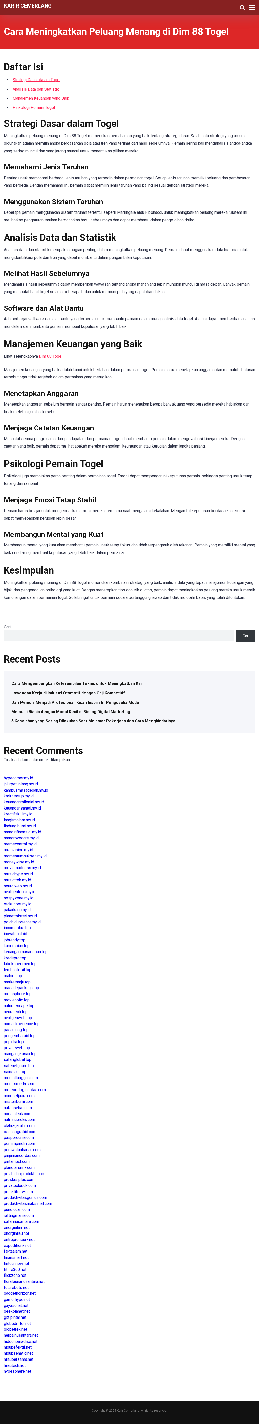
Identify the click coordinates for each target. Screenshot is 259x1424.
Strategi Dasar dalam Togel (36, 79)
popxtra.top (14, 1041)
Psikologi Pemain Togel (34, 107)
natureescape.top (19, 1005)
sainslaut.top (15, 1071)
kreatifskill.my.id (18, 814)
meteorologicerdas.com (25, 1089)
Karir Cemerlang (28, 5)
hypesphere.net (17, 1371)
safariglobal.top (17, 1059)
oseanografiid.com (20, 1131)
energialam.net (17, 1227)
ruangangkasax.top (20, 1053)
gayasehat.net (16, 1305)
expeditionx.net (17, 1245)
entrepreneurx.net (19, 1239)
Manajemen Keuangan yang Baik (41, 98)
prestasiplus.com (19, 1179)
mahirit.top (13, 975)
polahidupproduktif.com (24, 1173)
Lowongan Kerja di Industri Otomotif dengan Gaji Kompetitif (68, 693)
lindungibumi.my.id (20, 826)
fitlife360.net (15, 1269)
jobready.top (14, 940)
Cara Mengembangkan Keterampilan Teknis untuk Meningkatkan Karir (78, 683)
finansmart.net (16, 1257)
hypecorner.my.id (18, 778)
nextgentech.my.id (19, 891)
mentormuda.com (19, 1083)
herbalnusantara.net (21, 1335)
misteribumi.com (18, 1101)
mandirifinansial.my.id (22, 832)
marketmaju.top (17, 982)
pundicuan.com (17, 1209)
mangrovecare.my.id (21, 838)
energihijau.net (16, 1233)
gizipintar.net (15, 1317)
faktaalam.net (15, 1251)
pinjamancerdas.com (22, 1155)
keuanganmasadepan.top (26, 951)
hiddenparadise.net (20, 1341)
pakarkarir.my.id (17, 909)
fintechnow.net (16, 1263)
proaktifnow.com (18, 1191)
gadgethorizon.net (20, 1293)
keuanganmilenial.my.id (24, 802)
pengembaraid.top (20, 1035)
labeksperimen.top (20, 963)
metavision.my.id (18, 849)
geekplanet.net (17, 1311)
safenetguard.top (19, 1065)
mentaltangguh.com (21, 1077)
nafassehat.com (18, 1107)
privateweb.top (17, 1047)
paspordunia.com (19, 1137)
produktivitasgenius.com (25, 1197)
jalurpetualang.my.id (21, 784)
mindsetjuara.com (19, 1095)
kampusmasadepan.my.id (26, 790)
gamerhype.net (17, 1299)
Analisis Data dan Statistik (36, 89)
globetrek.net (15, 1329)
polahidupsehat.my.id (22, 922)
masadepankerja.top (21, 987)
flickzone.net (15, 1275)
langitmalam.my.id (19, 820)
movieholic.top (17, 999)
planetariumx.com (19, 1167)
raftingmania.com (19, 1215)
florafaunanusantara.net (24, 1281)
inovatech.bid (15, 933)
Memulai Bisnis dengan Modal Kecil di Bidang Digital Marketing (70, 711)
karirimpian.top (17, 945)
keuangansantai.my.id (22, 808)
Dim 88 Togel (50, 356)
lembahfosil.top (17, 969)
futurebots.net (16, 1287)
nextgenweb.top (18, 1017)
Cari (7, 627)
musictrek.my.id (17, 880)
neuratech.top (16, 1011)
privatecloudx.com (20, 1185)
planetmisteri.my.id (20, 915)
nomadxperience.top (22, 1023)
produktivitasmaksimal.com (28, 1203)
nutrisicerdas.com (19, 1119)
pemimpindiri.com (19, 1143)
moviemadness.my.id (22, 867)
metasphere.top (18, 993)
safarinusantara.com (21, 1221)
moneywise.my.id (19, 862)
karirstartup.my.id (19, 796)
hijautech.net (15, 1365)
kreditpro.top (15, 957)
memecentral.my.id (20, 844)
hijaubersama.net (18, 1359)
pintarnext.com (17, 1161)
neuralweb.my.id (18, 886)
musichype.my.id (18, 874)
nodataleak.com (17, 1113)
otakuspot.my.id (17, 904)
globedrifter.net (17, 1323)
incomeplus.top (17, 927)
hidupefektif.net (18, 1347)
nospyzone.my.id (18, 898)
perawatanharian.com (22, 1149)
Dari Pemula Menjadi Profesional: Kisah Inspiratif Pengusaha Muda (75, 702)
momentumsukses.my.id (25, 856)
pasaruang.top (16, 1029)
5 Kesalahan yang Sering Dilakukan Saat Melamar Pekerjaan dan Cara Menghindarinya (93, 721)
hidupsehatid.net (18, 1353)
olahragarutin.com (19, 1125)
